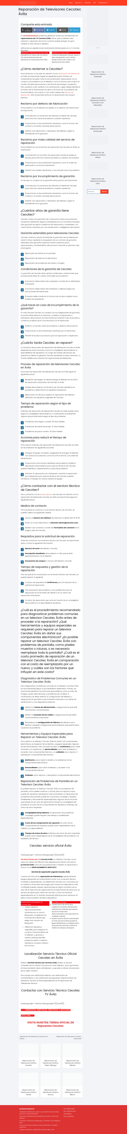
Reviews (88, 3)
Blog (70, 3)
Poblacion (102, 3)
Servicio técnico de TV (30, 859)
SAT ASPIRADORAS (69, 1109)
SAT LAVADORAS (69, 1116)
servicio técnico (46, 494)
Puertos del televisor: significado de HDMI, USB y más (36, 1130)
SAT (94, 3)
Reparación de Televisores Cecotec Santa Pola (69, 1037)
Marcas (78, 3)
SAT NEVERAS (67, 1114)
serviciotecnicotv (30, 35)
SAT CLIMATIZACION (70, 1111)
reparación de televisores (68, 73)
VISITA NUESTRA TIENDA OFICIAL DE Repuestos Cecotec (50, 1024)
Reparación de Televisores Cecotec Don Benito (34, 1037)
